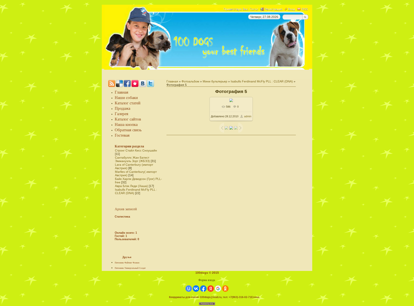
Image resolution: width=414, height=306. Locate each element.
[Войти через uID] (188, 288)
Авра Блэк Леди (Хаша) (131, 186)
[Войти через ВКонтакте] (196, 288)
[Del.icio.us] (119, 83)
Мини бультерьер (215, 81)
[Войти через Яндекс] (210, 288)
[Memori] (135, 83)
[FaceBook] (127, 83)
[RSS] (111, 83)
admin (247, 116)
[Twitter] (150, 83)
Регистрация (273, 9)
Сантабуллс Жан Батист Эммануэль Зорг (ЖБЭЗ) (132, 159)
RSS (305, 9)
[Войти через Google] (218, 288)
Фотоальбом (190, 81)
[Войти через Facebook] (203, 288)
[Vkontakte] (142, 83)
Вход (291, 9)
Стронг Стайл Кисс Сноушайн (136, 150)
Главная (172, 81)
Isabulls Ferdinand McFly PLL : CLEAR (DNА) (262, 81)
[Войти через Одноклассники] (225, 288)
